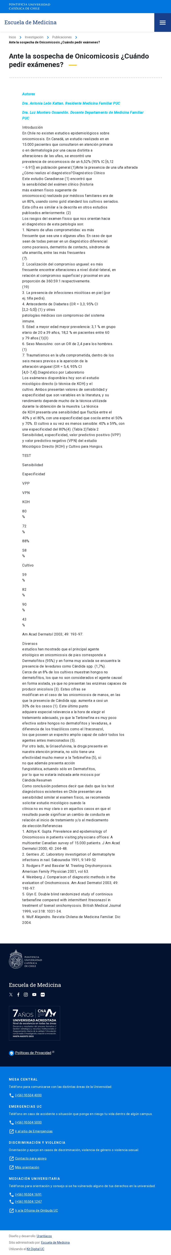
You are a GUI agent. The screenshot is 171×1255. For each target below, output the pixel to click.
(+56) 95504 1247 (28, 1201)
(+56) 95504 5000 (28, 1122)
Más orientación (27, 1167)
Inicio (12, 37)
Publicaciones (62, 37)
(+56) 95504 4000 (28, 1095)
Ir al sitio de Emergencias (34, 1131)
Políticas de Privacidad (30, 1053)
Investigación (34, 37)
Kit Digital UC (35, 1249)
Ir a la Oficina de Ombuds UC (36, 1210)
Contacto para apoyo (31, 1158)
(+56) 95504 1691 (28, 1194)
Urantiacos (44, 1236)
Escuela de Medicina (55, 1242)
